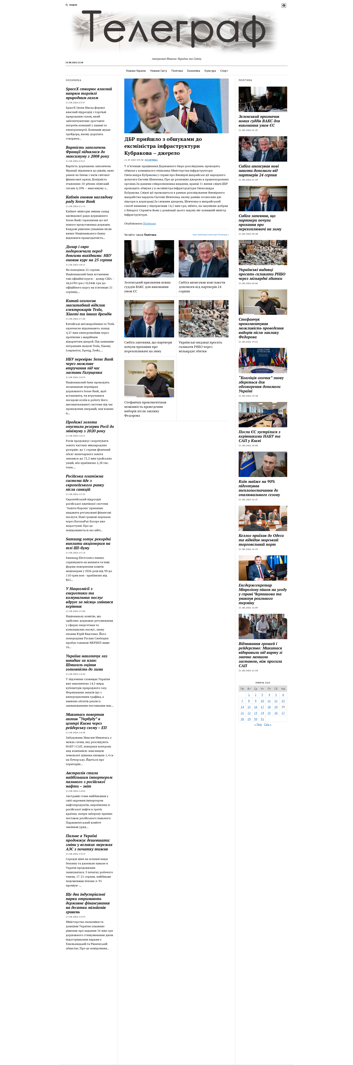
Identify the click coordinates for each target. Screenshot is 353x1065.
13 (283, 701)
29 (249, 719)
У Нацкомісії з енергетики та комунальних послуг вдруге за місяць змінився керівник (89, 597)
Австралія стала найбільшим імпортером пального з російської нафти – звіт (89, 779)
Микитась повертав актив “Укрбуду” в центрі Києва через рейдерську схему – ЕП (86, 721)
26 (276, 713)
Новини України (136, 70)
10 (262, 701)
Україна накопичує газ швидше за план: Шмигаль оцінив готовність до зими (86, 662)
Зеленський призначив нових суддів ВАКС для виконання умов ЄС (147, 286)
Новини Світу (158, 70)
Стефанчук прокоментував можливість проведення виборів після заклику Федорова (145, 409)
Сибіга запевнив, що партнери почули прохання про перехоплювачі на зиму (148, 346)
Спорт (224, 70)
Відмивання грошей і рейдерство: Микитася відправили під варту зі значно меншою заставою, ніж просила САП (260, 654)
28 (242, 719)
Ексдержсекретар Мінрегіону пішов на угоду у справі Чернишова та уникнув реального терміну (263, 594)
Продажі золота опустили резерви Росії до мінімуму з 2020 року (90, 426)
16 (255, 707)
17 (262, 707)
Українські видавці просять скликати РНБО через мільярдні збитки (200, 346)
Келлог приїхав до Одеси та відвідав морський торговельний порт (261, 539)
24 (262, 713)
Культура (210, 70)
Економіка (193, 70)
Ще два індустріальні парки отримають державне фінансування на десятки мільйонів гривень (88, 903)
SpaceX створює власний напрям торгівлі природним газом (89, 93)
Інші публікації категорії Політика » (211, 234)
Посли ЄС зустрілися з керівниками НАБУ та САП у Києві (259, 436)
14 (242, 707)
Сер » (267, 724)
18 (269, 707)
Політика (177, 70)
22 (249, 713)
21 (242, 713)
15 (249, 707)
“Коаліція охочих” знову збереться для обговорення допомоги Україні (261, 384)
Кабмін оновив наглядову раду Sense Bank (89, 199)
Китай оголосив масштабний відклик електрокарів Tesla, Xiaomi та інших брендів (89, 307)
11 (269, 701)
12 (276, 701)
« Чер (258, 724)
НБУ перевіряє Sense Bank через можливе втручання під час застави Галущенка (89, 366)
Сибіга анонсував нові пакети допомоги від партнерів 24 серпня (202, 286)
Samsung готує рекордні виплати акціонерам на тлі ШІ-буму (88, 543)
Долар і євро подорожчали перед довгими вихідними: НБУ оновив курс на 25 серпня (89, 253)
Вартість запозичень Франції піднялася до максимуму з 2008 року (87, 151)
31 (262, 719)
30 (255, 719)
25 (269, 713)
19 (276, 707)
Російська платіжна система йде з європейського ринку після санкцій (85, 482)
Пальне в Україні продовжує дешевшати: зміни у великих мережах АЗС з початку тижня (89, 842)
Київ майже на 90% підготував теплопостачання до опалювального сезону (259, 488)
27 (283, 713)
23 (255, 713)
